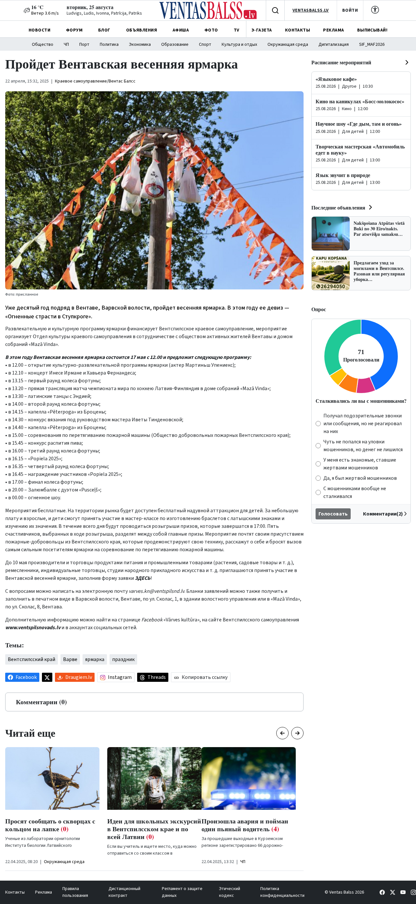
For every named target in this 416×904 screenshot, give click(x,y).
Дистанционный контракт (124, 892)
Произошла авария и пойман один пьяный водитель (245, 825)
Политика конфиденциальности (282, 892)
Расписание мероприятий (341, 62)
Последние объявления (338, 207)
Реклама (43, 892)
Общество (42, 44)
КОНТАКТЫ (297, 30)
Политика (109, 44)
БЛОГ (104, 30)
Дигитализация (333, 44)
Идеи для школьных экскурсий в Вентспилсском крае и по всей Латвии (154, 828)
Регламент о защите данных (182, 892)
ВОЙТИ (350, 10)
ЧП (66, 44)
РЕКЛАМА (333, 30)
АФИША (181, 30)
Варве (70, 659)
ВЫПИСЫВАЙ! (372, 30)
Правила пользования (75, 892)
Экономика (140, 44)
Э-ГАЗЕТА (262, 30)
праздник (123, 659)
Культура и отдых (239, 44)
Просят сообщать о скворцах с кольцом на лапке (50, 825)
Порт (84, 44)
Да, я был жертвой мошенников (360, 478)
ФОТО (211, 30)
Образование (174, 44)
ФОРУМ (74, 30)
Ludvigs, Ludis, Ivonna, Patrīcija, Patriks (104, 13)
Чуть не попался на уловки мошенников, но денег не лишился (363, 445)
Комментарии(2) (383, 513)
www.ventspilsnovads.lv (32, 627)
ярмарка (94, 659)
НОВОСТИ (39, 30)
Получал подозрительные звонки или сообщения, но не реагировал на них (362, 423)
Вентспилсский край (31, 659)
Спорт (205, 44)
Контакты (15, 892)
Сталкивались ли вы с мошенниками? (361, 400)
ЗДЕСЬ (142, 578)
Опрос (318, 309)
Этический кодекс (229, 892)
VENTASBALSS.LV (310, 10)
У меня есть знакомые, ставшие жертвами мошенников (359, 463)
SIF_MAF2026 (371, 44)
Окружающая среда (287, 44)
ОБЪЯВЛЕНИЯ (141, 30)
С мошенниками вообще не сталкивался (354, 492)
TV (237, 30)
